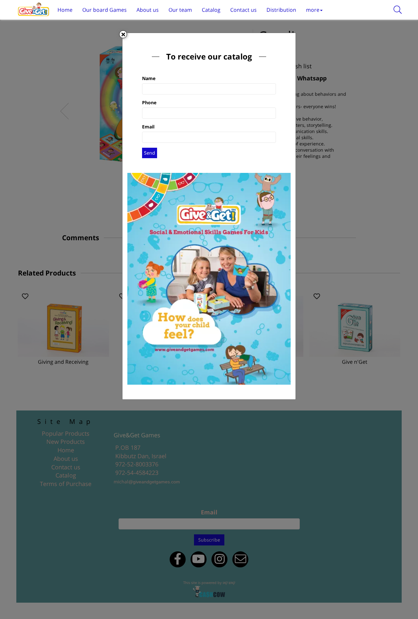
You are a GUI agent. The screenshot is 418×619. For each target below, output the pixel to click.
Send (149, 153)
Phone (149, 102)
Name (148, 78)
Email (148, 127)
